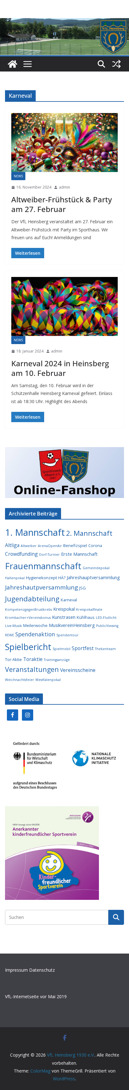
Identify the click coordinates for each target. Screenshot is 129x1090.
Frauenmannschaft (43, 566)
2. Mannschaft (89, 533)
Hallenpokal (15, 578)
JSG (82, 588)
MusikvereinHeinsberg (72, 625)
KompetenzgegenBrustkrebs (28, 609)
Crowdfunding (21, 553)
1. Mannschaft (35, 532)
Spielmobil (61, 649)
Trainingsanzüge (57, 660)
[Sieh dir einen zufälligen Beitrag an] (116, 64)
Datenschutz (42, 970)
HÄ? (61, 577)
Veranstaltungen (32, 669)
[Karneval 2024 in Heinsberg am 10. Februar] (64, 306)
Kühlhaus (86, 617)
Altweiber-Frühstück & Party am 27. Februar (61, 204)
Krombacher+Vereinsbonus (28, 617)
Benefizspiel (75, 545)
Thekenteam (105, 649)
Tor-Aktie (13, 659)
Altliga (12, 545)
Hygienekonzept (41, 577)
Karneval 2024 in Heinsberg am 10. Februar (60, 368)
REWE (9, 635)
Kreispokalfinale (89, 609)
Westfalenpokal (48, 680)
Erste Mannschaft (79, 554)
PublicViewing (107, 626)
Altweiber (29, 546)
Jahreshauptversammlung (93, 577)
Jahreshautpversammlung (41, 587)
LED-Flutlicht (106, 617)
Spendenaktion (35, 634)
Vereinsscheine (77, 670)
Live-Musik (13, 626)
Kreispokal (64, 609)
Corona (95, 545)
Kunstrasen (63, 617)
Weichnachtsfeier (19, 680)
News (18, 176)
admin (64, 187)
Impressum (17, 970)
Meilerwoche (35, 625)
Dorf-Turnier (49, 554)
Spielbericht (28, 647)
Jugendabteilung (32, 599)
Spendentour (67, 635)
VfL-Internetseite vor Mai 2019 (36, 996)
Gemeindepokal (96, 568)
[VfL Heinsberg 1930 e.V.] (12, 64)
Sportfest (83, 648)
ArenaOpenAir (50, 546)
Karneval (69, 600)
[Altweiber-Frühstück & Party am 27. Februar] (64, 142)
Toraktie (33, 659)
